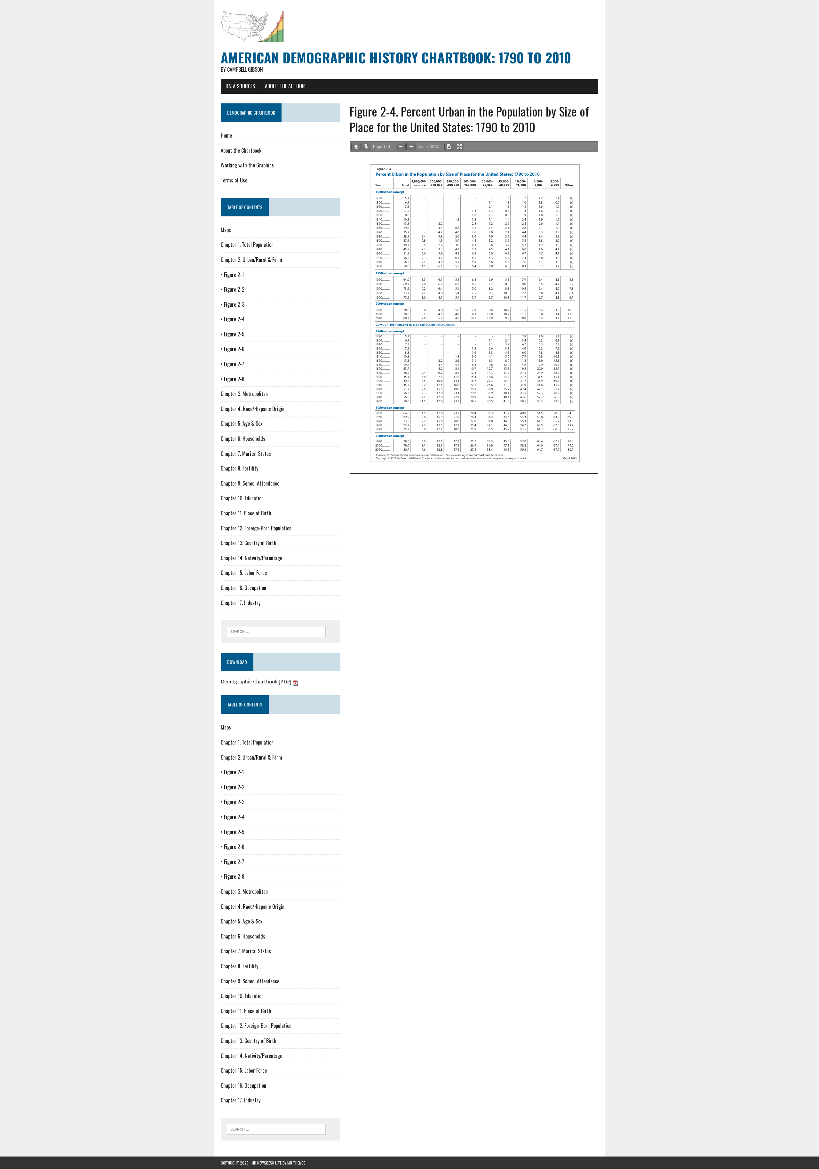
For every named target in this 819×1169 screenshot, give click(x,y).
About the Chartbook (241, 150)
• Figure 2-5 (232, 334)
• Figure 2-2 (232, 289)
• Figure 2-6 (232, 349)
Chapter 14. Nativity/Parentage (251, 558)
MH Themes (296, 1162)
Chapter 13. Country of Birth (248, 543)
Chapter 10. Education (242, 498)
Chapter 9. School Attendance (250, 483)
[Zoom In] (411, 146)
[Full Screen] (459, 146)
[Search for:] (276, 630)
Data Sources (240, 86)
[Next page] (366, 146)
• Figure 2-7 (232, 364)
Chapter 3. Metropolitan (244, 394)
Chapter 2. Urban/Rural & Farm (251, 259)
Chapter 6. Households (243, 438)
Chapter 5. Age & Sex (241, 423)
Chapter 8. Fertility (239, 468)
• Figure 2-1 (232, 274)
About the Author (285, 86)
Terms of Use (234, 180)
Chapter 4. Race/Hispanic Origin (252, 409)
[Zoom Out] (401, 146)
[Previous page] (356, 146)
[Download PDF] (449, 146)
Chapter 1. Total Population (247, 244)
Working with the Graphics (247, 165)
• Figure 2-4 (233, 319)
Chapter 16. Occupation (243, 588)
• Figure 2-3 (232, 304)
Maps (226, 230)
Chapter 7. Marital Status (246, 453)
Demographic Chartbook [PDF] (257, 681)
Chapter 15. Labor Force (244, 572)
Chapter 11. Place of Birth (246, 513)
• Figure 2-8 (232, 379)
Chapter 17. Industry (240, 603)
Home (226, 135)
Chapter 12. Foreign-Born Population (256, 528)
